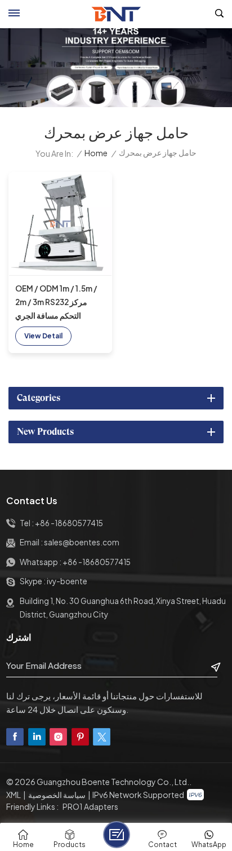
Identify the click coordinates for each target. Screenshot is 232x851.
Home (96, 153)
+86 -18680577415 (69, 523)
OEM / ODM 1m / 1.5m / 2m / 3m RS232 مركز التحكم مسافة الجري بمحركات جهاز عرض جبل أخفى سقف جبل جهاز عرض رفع (59, 303)
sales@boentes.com (81, 542)
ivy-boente (67, 581)
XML (13, 795)
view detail (43, 336)
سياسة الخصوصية (57, 795)
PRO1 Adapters (90, 806)
